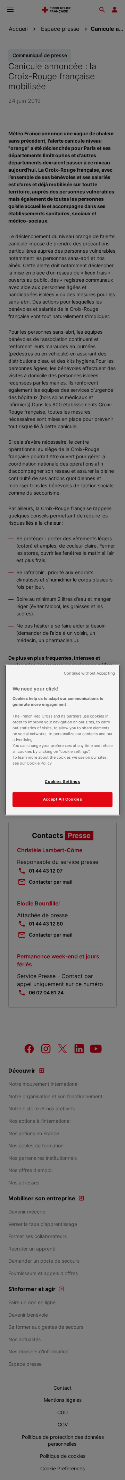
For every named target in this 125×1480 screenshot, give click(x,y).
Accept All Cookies (62, 799)
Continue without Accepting (89, 673)
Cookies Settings (62, 781)
